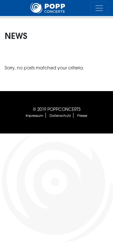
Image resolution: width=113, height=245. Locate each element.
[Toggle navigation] (99, 8)
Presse (82, 115)
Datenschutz (60, 115)
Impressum (34, 115)
